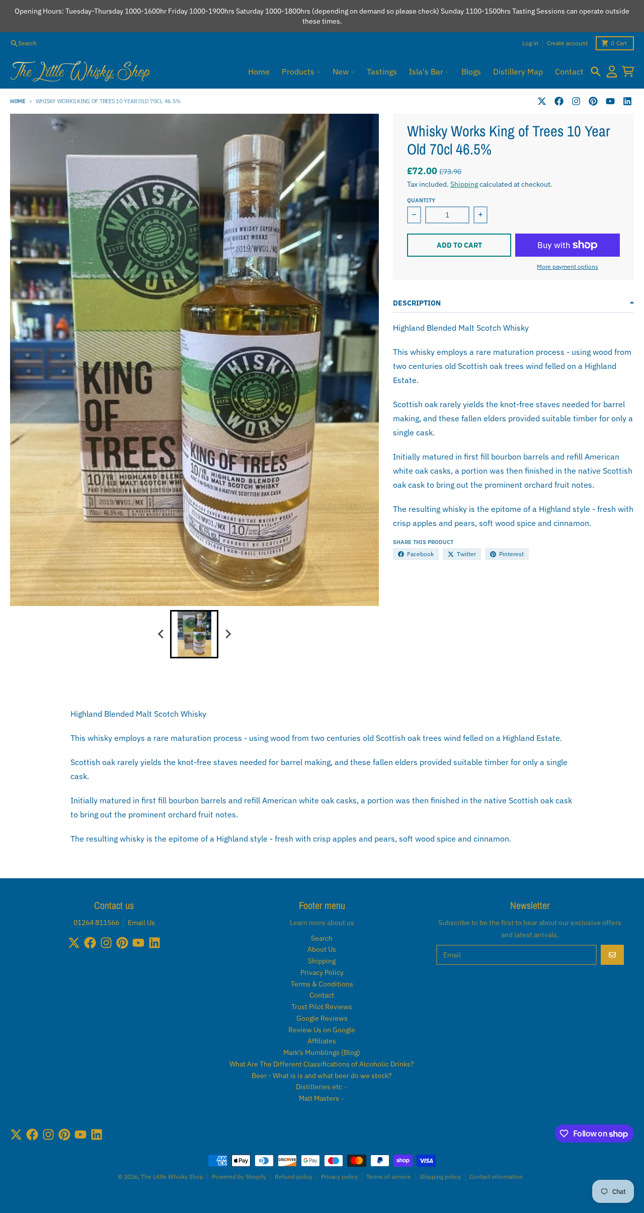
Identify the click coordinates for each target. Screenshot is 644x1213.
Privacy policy (339, 1176)
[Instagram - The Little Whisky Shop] (576, 101)
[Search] (596, 71)
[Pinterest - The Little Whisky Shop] (593, 101)
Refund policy (293, 1176)
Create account (567, 43)
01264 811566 (96, 922)
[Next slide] (227, 634)
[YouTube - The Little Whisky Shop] (610, 101)
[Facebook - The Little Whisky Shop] (559, 101)
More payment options (567, 266)
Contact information (496, 1176)
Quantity (421, 200)
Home (18, 101)
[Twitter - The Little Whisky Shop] (541, 101)
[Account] (612, 71)
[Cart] (628, 71)
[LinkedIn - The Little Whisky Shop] (627, 101)
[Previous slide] (161, 634)
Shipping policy (440, 1176)
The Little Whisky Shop (172, 1176)
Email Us (141, 922)
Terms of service (388, 1176)
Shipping (464, 184)
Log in (530, 43)
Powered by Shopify (239, 1176)
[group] (194, 634)
